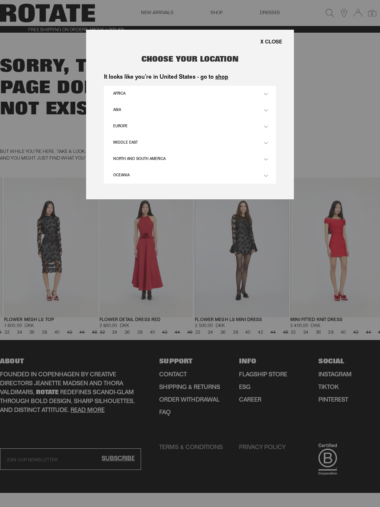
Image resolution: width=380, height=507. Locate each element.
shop (221, 78)
